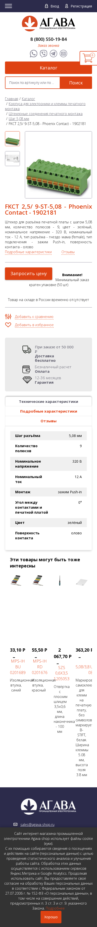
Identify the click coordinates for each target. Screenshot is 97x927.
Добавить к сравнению (34, 316)
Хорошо (51, 917)
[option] (12, 138)
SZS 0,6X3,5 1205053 (61, 673)
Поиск (76, 83)
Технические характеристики (48, 401)
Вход (54, 6)
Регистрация (81, 6)
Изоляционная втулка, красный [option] (40, 669)
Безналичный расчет (53, 369)
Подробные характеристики (28, 251)
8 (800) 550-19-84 (48, 39)
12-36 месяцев (48, 379)
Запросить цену (28, 273)
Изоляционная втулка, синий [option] (18, 669)
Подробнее (55, 908)
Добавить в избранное (34, 324)
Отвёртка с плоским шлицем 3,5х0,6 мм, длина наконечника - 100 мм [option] (62, 690)
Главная (11, 98)
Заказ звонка (48, 45)
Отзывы (68, 251)
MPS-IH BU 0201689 (18, 666)
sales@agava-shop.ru (37, 824)
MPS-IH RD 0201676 (40, 666)
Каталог (48, 68)
